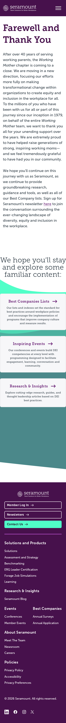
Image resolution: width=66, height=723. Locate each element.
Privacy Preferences (17, 682)
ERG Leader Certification (21, 569)
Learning (10, 581)
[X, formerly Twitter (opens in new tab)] (33, 712)
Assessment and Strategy (21, 557)
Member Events (15, 623)
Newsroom (11, 646)
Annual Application (46, 623)
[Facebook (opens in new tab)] (15, 712)
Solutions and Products (25, 543)
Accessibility (12, 676)
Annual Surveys (43, 616)
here (47, 204)
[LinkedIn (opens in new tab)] (6, 712)
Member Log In (18, 505)
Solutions (10, 551)
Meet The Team (14, 640)
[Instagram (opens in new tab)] (24, 712)
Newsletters (15, 514)
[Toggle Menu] (58, 8)
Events (10, 609)
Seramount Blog (15, 598)
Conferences (13, 616)
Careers (9, 652)
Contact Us (15, 524)
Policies (11, 662)
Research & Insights (21, 591)
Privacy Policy (13, 670)
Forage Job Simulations (20, 575)
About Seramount (20, 632)
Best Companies (47, 609)
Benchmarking (14, 563)
